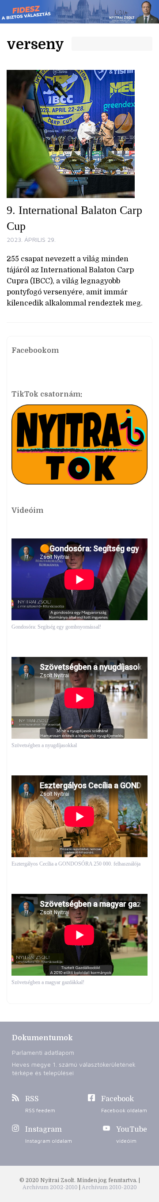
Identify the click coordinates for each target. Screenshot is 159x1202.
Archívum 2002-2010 (51, 1187)
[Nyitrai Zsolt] (79, 11)
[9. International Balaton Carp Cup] (79, 134)
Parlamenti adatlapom (43, 1052)
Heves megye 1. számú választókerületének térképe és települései (74, 1068)
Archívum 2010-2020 (109, 1187)
